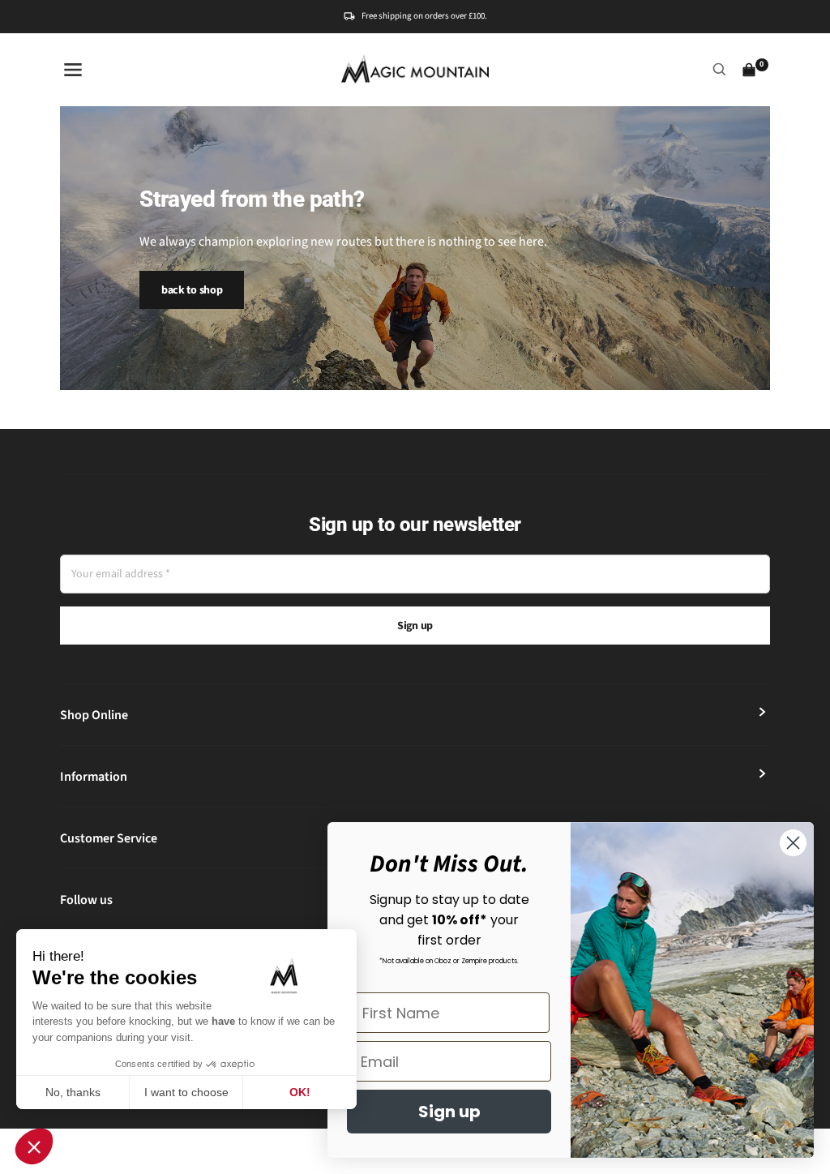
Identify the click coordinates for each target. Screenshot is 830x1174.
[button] (34, 1146)
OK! (299, 1092)
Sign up (415, 626)
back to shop (192, 290)
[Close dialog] (793, 843)
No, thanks (73, 1092)
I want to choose (186, 1092)
